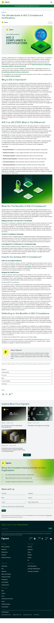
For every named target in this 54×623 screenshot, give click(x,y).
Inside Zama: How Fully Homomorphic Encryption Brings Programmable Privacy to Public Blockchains (13, 449)
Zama (7, 445)
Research (4, 12)
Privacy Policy (49, 515)
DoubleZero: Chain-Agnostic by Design (38, 425)
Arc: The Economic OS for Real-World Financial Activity (12, 426)
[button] (51, 2)
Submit (3, 510)
